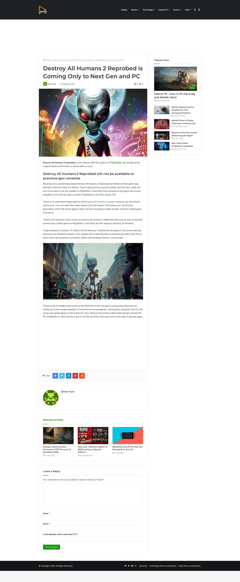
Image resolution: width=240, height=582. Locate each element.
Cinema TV (163, 10)
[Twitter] (62, 376)
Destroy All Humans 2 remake (99, 201)
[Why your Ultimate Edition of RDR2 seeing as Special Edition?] (93, 435)
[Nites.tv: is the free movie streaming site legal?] (161, 135)
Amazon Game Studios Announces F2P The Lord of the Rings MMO (57, 449)
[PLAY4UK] (45, 10)
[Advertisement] (120, 30)
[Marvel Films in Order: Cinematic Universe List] (161, 124)
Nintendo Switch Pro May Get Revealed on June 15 (127, 448)
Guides (124, 10)
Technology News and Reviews (163, 566)
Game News (57, 60)
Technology (148, 10)
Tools (187, 10)
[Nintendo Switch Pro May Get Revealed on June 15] (127, 435)
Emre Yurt (52, 84)
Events (176, 10)
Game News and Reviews (189, 566)
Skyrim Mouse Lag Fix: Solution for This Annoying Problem (183, 110)
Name (46, 513)
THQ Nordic (116, 162)
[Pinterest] (75, 376)
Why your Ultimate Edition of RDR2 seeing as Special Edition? (92, 449)
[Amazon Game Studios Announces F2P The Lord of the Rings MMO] (58, 435)
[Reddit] (82, 376)
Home (47, 60)
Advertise (143, 566)
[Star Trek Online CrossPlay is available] (161, 146)
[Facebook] (55, 376)
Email (46, 524)
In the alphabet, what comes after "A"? (60, 534)
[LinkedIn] (68, 376)
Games (134, 10)
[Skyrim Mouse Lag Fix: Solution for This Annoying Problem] (161, 110)
